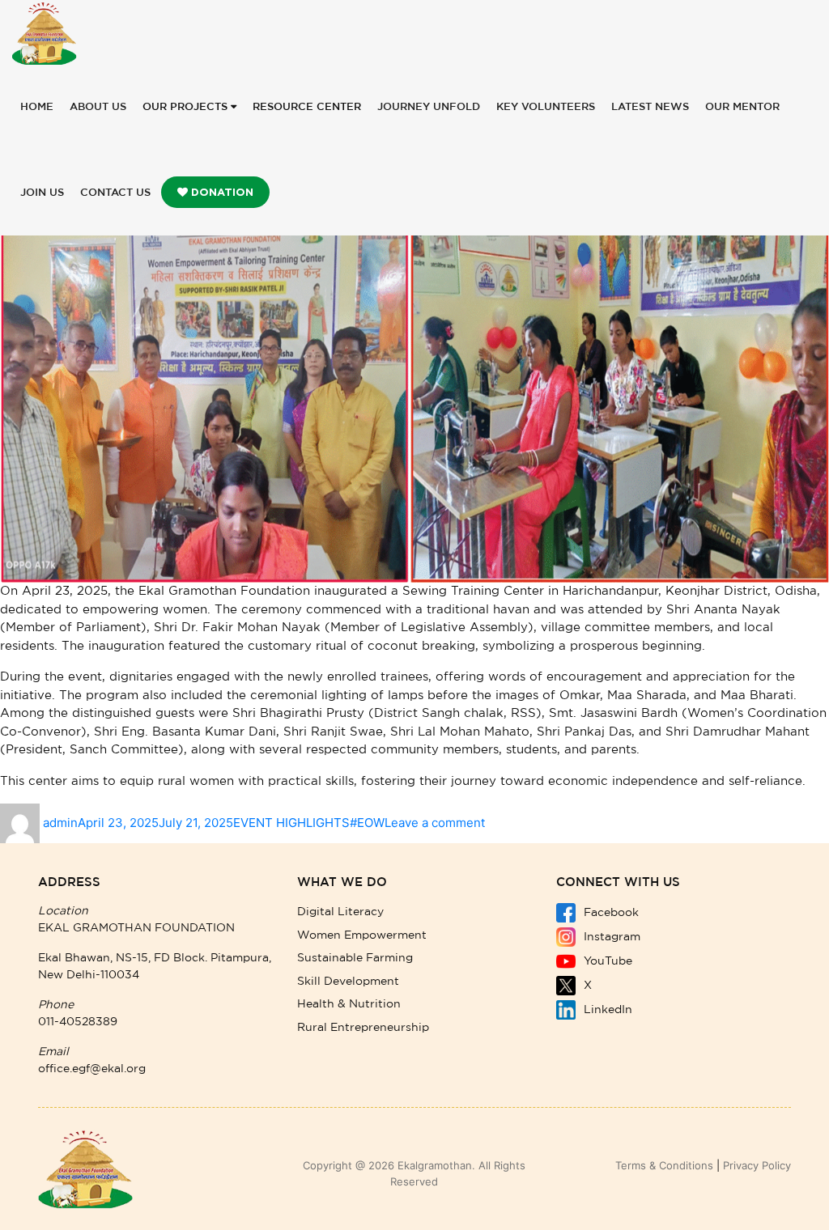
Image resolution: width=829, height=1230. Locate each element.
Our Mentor (742, 107)
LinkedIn (606, 1010)
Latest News (650, 107)
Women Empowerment (362, 935)
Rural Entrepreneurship (363, 1028)
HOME (36, 107)
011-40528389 (77, 1022)
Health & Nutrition (349, 1004)
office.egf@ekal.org (92, 1069)
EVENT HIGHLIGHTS (291, 822)
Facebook (609, 913)
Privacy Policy (757, 1165)
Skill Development (348, 981)
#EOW (367, 822)
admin (60, 822)
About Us (98, 107)
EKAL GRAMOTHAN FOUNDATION (136, 928)
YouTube (606, 961)
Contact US (115, 193)
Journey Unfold (428, 107)
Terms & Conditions (664, 1165)
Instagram (610, 937)
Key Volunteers (545, 107)
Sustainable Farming (355, 958)
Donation (220, 191)
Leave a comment (435, 822)
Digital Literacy (340, 912)
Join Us (42, 193)
